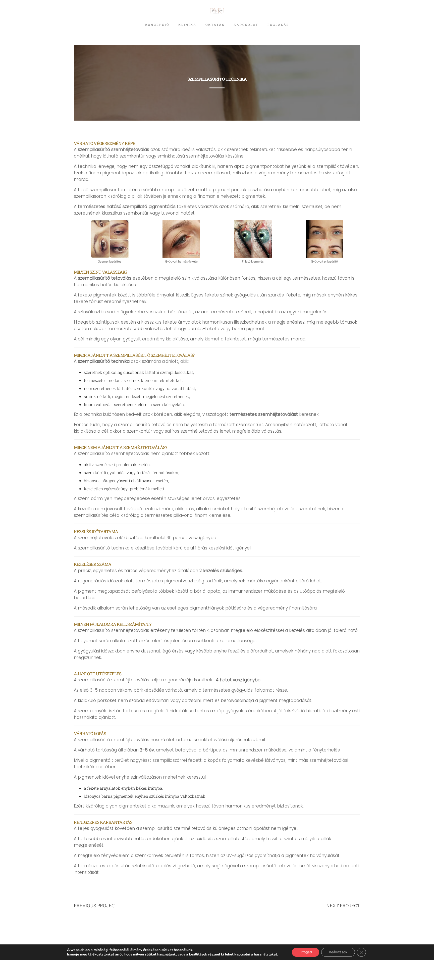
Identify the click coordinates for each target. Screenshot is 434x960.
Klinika (187, 25)
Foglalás (278, 25)
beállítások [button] (198, 954)
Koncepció (157, 25)
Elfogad (305, 952)
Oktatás (215, 25)
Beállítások (338, 952)
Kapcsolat (246, 25)
